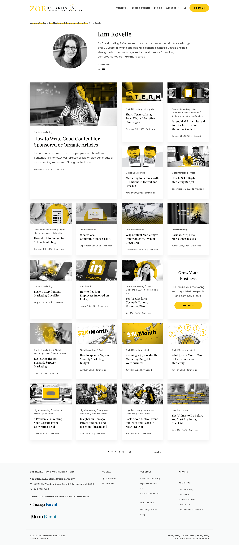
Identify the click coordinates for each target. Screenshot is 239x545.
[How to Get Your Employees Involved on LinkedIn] (96, 289)
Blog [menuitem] (142, 514)
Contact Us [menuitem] (184, 504)
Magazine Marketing (135, 172)
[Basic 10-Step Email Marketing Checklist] (188, 229)
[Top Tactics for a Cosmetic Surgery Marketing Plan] (142, 289)
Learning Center (38, 23)
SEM (127, 293)
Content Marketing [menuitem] (150, 478)
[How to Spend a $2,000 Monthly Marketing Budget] (96, 351)
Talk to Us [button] (199, 7)
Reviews (56, 410)
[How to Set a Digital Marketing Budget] (188, 172)
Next (157, 452)
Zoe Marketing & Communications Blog (68, 23)
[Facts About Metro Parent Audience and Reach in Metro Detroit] (142, 411)
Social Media (178, 116)
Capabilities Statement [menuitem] (191, 509)
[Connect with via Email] (104, 69)
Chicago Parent (99, 413)
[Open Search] (184, 8)
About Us (171, 7)
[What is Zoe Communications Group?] (96, 229)
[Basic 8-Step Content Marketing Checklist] (51, 289)
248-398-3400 (41, 489)
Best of (56, 353)
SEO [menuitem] (142, 488)
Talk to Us (188, 305)
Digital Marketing (134, 109)
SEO (140, 289)
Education (58, 233)
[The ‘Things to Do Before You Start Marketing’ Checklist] (188, 411)
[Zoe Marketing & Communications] (57, 8)
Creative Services (194, 116)
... (126, 452)
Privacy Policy (173, 535)
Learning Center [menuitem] (148, 509)
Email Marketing (191, 112)
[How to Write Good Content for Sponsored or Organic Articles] (73, 141)
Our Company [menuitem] (186, 489)
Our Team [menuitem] (184, 494)
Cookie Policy (188, 535)
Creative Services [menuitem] (149, 493)
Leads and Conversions (45, 229)
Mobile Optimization (43, 413)
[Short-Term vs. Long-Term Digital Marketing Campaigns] (142, 112)
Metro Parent (144, 413)
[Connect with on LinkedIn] (100, 69)
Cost (192, 172)
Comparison (150, 109)
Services (121, 7)
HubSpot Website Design (186, 538)
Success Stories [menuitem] (187, 499)
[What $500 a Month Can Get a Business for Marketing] (188, 351)
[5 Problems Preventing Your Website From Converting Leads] (51, 411)
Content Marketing (43, 132)
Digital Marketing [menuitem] (148, 483)
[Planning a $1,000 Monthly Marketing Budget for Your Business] (142, 351)
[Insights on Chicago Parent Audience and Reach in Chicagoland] (96, 411)
